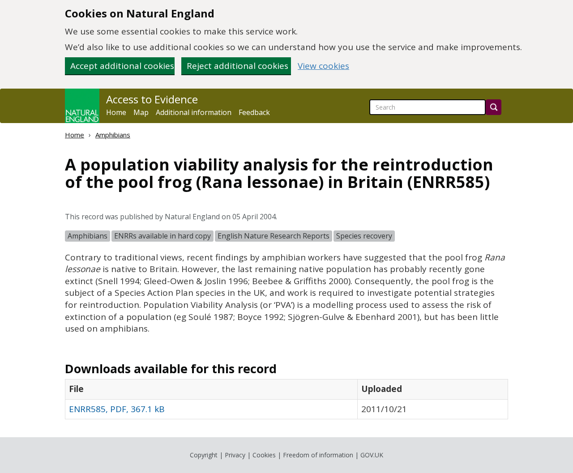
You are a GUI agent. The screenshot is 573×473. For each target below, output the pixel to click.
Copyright (204, 455)
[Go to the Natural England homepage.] (82, 106)
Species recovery (364, 236)
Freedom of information (318, 455)
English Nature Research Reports (273, 236)
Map (141, 112)
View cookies (323, 66)
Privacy (235, 455)
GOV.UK (371, 455)
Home (116, 112)
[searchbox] (427, 107)
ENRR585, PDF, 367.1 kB (117, 409)
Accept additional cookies (122, 66)
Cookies (264, 455)
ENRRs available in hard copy (162, 236)
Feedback (254, 112)
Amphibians (112, 134)
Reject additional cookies (237, 66)
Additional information (193, 112)
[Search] (493, 107)
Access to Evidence (152, 99)
